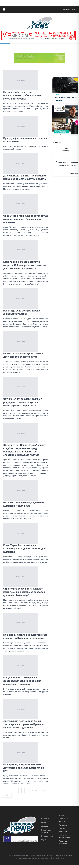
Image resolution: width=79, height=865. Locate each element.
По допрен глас (47, 836)
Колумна (57, 142)
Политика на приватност (64, 820)
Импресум (63, 825)
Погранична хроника (46, 831)
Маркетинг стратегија (63, 830)
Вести (43, 823)
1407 (44, 791)
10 (36, 791)
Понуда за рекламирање (64, 836)
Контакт (63, 815)
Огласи (74, 9)
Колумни (44, 826)
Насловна (45, 819)
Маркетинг (66, 9)
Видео (43, 840)
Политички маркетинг (63, 842)
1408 (6, 795)
